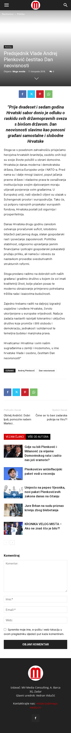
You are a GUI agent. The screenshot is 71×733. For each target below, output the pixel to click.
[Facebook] (22, 94)
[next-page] (12, 542)
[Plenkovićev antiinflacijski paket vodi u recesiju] (13, 473)
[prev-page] (6, 542)
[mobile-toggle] (6, 5)
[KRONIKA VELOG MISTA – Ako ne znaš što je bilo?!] (13, 528)
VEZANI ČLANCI (15, 436)
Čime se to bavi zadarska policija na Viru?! (51, 417)
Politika (21, 14)
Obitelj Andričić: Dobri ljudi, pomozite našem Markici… (17, 419)
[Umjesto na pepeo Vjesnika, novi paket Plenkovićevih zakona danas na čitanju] (13, 491)
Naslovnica (7, 14)
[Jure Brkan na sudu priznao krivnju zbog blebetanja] (13, 510)
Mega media (18, 71)
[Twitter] (31, 94)
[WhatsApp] (48, 94)
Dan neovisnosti (47, 370)
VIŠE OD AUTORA (38, 436)
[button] (65, 5)
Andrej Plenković (26, 370)
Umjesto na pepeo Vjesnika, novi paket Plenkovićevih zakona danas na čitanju (45, 492)
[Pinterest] (40, 94)
